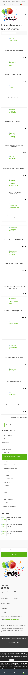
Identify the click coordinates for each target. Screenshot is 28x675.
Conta (15, 596)
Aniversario (7, 452)
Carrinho (6, 4)
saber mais (6, 660)
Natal (5, 492)
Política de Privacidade (16, 638)
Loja (2, 4)
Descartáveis (5, 442)
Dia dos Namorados (9, 478)
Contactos (23, 1)
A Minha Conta (12, 4)
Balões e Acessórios (7, 435)
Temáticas (7, 503)
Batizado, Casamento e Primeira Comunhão (12, 457)
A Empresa (8, 1)
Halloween (6, 485)
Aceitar (12, 660)
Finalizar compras (18, 601)
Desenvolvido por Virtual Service (14, 644)
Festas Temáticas (6, 449)
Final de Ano (7, 482)
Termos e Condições (16, 1)
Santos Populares (8, 499)
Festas (3, 445)
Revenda (17, 4)
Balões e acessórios (5, 603)
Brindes (4, 439)
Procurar (14, 554)
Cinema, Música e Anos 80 (10, 468)
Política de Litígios (6, 638)
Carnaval (6, 461)
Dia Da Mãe (7, 472)
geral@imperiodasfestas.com (11, 619)
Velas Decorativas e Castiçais (9, 506)
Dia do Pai (6, 475)
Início (4, 1)
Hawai (5, 489)
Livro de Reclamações (16, 639)
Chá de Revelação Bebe (10, 465)
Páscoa (5, 496)
